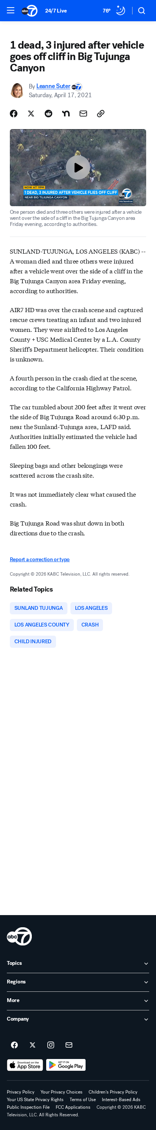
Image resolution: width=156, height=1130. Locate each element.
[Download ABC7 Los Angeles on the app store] (25, 1065)
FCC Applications (73, 1107)
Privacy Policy (20, 1092)
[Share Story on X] (31, 113)
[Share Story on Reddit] (48, 113)
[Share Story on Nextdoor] (65, 113)
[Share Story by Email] (83, 113)
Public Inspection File (28, 1107)
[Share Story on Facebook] (13, 113)
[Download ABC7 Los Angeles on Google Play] (66, 1065)
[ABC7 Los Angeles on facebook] (14, 1045)
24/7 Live (56, 10)
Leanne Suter (53, 86)
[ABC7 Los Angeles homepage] (29, 11)
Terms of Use (83, 1099)
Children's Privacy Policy (113, 1092)
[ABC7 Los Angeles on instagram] (50, 1045)
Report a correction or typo (40, 559)
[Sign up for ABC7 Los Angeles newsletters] (68, 1045)
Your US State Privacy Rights (35, 1099)
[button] (11, 10)
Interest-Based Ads (121, 1099)
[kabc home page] (19, 936)
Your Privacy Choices (62, 1092)
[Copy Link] (100, 113)
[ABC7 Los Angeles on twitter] (32, 1045)
